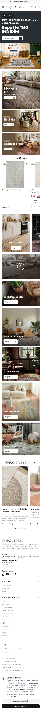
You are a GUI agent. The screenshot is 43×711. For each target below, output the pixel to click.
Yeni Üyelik (5, 626)
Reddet (23, 690)
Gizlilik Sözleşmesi (7, 636)
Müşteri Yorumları (7, 617)
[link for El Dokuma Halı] (21, 364)
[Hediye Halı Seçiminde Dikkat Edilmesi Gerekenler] (15, 486)
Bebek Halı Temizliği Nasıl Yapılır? (12, 664)
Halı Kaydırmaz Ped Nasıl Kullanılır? (13, 670)
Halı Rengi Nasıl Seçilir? (9, 658)
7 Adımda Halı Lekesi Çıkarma (11, 667)
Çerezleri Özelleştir (20, 701)
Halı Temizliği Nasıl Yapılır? (10, 661)
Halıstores (34, 190)
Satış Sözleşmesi (7, 633)
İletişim (4, 601)
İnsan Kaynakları (7, 585)
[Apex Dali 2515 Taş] (15, 174)
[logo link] (18, 7)
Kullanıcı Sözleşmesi (8, 639)
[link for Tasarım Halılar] (21, 402)
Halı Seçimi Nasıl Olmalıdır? (10, 655)
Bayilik (4, 591)
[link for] (21, 90)
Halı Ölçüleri (5, 652)
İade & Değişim (6, 604)
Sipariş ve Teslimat (7, 607)
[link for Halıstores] (20, 40)
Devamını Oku (6, 524)
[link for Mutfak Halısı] (16, 233)
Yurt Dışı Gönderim (8, 614)
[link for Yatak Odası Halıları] (21, 327)
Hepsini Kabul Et (20, 706)
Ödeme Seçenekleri (8, 610)
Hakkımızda (5, 588)
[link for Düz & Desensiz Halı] (21, 293)
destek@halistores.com (9, 567)
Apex (4, 190)
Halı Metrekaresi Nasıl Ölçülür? (11, 649)
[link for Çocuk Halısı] (21, 439)
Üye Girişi (5, 630)
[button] (21, 67)
